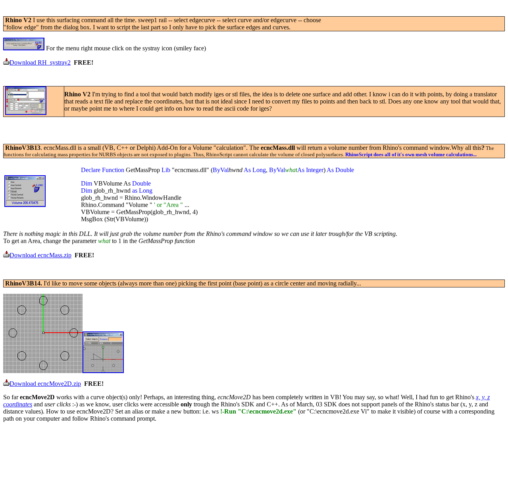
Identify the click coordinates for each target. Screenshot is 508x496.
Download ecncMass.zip (40, 255)
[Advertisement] (147, 13)
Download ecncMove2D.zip (45, 383)
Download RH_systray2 (40, 62)
